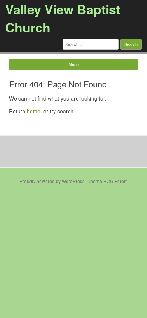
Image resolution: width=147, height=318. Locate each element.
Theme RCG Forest (107, 181)
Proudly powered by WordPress (52, 181)
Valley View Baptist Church (62, 18)
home (33, 111)
